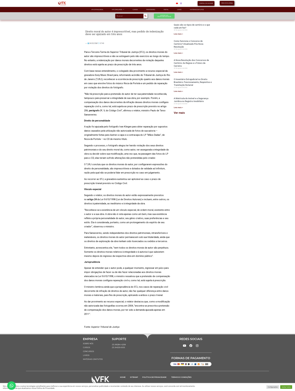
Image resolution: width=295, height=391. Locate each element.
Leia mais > (178, 34)
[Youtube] (177, 3)
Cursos (135, 9)
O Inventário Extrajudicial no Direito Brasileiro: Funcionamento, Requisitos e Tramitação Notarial (193, 82)
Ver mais (179, 112)
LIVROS (86, 355)
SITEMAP (134, 377)
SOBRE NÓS (88, 344)
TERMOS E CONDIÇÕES (181, 377)
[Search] (145, 16)
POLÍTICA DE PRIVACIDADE (154, 377)
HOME (122, 377)
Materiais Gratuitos (197, 9)
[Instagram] (181, 3)
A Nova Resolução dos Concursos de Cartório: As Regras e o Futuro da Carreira (191, 63)
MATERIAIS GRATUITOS (93, 359)
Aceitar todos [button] (286, 387)
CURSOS (86, 347)
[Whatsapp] (11, 385)
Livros (179, 9)
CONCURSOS (88, 351)
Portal (166, 9)
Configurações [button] (273, 387)
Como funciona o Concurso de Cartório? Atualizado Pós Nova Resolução (188, 44)
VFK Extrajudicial (97, 9)
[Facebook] (191, 346)
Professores (150, 9)
